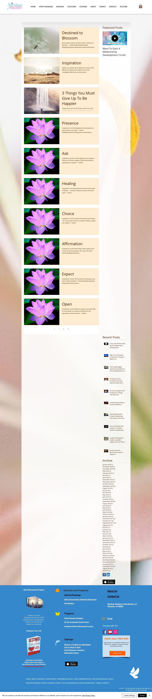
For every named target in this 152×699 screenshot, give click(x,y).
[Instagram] (115, 632)
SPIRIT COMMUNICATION (82, 679)
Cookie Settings (129, 695)
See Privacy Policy (88, 695)
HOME (28, 679)
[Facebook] (105, 632)
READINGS (40, 679)
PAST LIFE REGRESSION (70, 683)
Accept (142, 695)
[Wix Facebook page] (104, 574)
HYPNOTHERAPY (51, 679)
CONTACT (58, 683)
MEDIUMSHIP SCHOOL (65, 679)
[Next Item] (124, 38)
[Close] (149, 695)
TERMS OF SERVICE (102, 683)
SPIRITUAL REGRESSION (87, 683)
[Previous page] (54, 329)
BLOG (111, 679)
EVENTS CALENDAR (47, 683)
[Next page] (68, 329)
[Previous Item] (106, 38)
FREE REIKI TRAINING (33, 683)
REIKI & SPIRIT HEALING (100, 679)
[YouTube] (110, 632)
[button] (46, 7)
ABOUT (34, 679)
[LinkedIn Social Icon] (108, 574)
